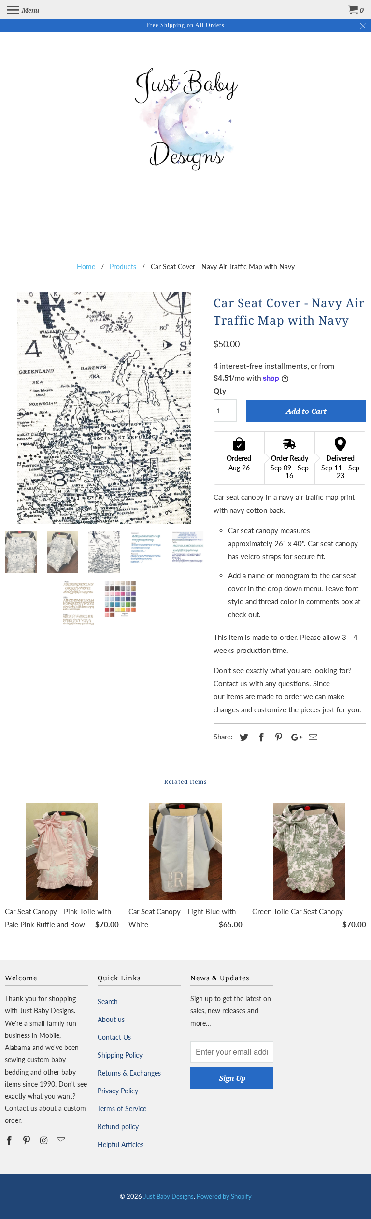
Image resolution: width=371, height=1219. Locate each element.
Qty (220, 390)
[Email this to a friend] (311, 737)
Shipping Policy (120, 1055)
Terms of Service (122, 1109)
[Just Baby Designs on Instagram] (45, 1140)
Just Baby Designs (168, 1196)
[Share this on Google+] (294, 737)
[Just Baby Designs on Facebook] (10, 1140)
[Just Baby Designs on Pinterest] (27, 1140)
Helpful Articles (120, 1144)
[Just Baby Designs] (185, 116)
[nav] (23, 9)
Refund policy (118, 1126)
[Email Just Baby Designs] (62, 1140)
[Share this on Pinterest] (277, 737)
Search (108, 1001)
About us (111, 1019)
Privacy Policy (118, 1091)
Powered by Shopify (224, 1196)
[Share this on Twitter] (242, 737)
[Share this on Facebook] (260, 737)
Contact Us (114, 1037)
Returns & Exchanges (129, 1073)
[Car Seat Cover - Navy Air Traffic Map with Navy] (104, 408)
